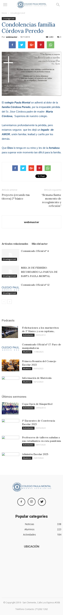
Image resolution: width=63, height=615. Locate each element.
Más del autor (40, 243)
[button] (58, 4)
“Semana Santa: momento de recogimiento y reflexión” (51, 200)
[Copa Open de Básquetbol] (10, 408)
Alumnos (27, 352)
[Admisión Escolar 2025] (10, 458)
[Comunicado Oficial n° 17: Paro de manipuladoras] (10, 349)
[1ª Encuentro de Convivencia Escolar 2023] (10, 425)
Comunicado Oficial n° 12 (35, 284)
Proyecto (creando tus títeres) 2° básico (16, 196)
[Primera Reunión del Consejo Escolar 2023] (10, 365)
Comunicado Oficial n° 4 (35, 251)
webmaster (11, 37)
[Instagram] (32, 502)
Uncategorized (17, 13)
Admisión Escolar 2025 (35, 454)
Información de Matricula (36, 378)
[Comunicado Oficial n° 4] (10, 255)
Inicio (4, 13)
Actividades (28, 335)
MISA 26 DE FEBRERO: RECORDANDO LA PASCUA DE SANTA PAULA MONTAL (39, 272)
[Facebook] (21, 502)
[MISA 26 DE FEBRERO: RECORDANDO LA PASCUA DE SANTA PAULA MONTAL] (10, 272)
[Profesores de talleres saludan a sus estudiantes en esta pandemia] (10, 442)
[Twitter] (42, 502)
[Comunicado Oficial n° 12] (10, 289)
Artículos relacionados (15, 243)
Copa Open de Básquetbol (37, 404)
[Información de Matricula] (10, 382)
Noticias (29, 524)
